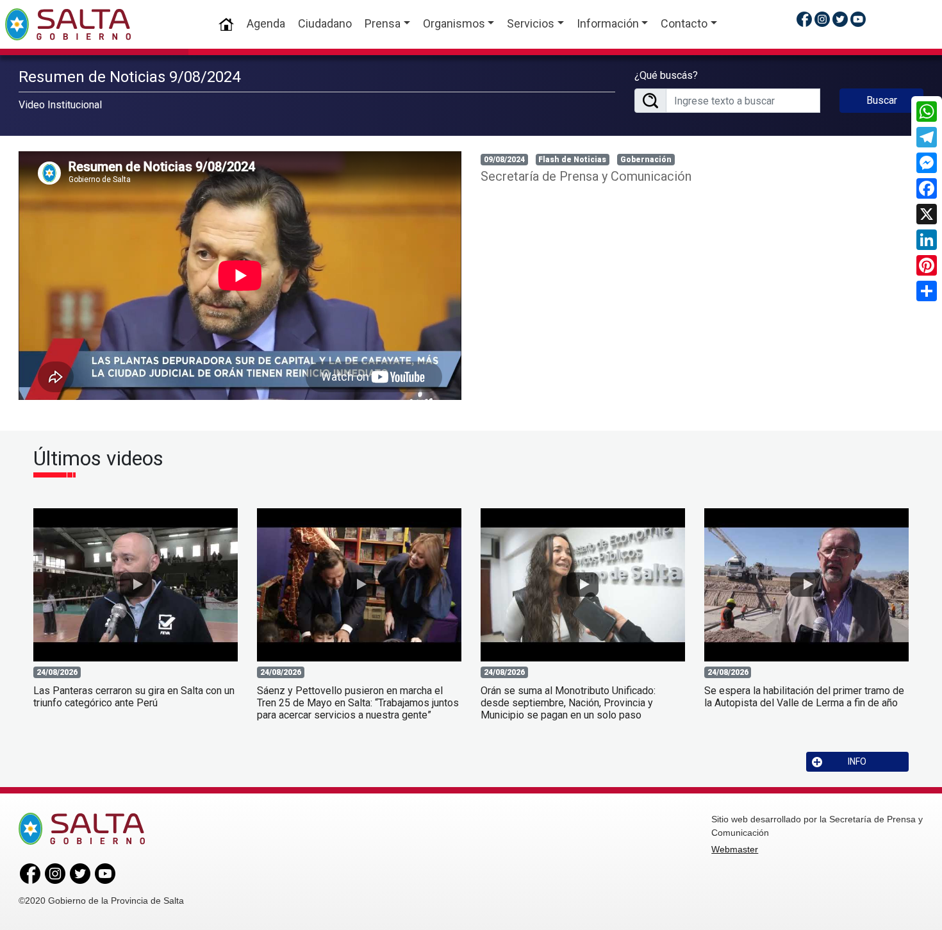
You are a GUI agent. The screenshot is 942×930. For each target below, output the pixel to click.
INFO (857, 761)
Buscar (881, 100)
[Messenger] (926, 163)
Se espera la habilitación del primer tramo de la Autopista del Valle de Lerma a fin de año (804, 697)
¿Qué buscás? (666, 75)
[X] (926, 214)
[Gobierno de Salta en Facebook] (804, 19)
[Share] (926, 291)
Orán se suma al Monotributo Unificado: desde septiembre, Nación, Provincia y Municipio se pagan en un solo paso (568, 703)
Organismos (454, 23)
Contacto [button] (684, 23)
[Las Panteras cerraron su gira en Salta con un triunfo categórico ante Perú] (135, 584)
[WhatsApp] (926, 111)
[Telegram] (926, 137)
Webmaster (734, 849)
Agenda (266, 23)
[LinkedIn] (926, 240)
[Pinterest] (926, 265)
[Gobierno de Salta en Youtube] (858, 19)
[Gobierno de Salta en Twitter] (840, 19)
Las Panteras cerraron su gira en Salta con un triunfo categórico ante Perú (134, 697)
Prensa (383, 23)
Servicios (530, 23)
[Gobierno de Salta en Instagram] (822, 19)
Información (608, 23)
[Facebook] (926, 188)
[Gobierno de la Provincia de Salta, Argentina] (68, 24)
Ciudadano (325, 23)
